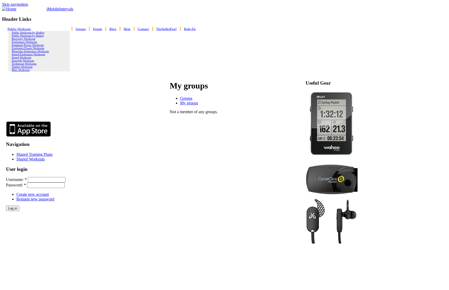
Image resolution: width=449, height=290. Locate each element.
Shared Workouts (30, 159)
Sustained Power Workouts (28, 44)
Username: (16, 179)
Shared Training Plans (34, 154)
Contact (143, 29)
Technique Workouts (24, 63)
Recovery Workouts (23, 38)
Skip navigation (15, 4)
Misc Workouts (21, 69)
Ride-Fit (190, 29)
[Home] (9, 9)
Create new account (32, 194)
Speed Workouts (21, 57)
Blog (112, 29)
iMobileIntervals (60, 9)
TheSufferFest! (166, 29)
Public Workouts (19, 29)
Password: (16, 185)
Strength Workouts (23, 60)
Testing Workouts (22, 66)
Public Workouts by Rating (28, 35)
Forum (97, 29)
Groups (81, 29)
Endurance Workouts (24, 41)
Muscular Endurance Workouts (30, 51)
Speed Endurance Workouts (28, 54)
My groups (189, 103)
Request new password (35, 199)
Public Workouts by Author (28, 32)
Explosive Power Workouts (28, 48)
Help (127, 29)
